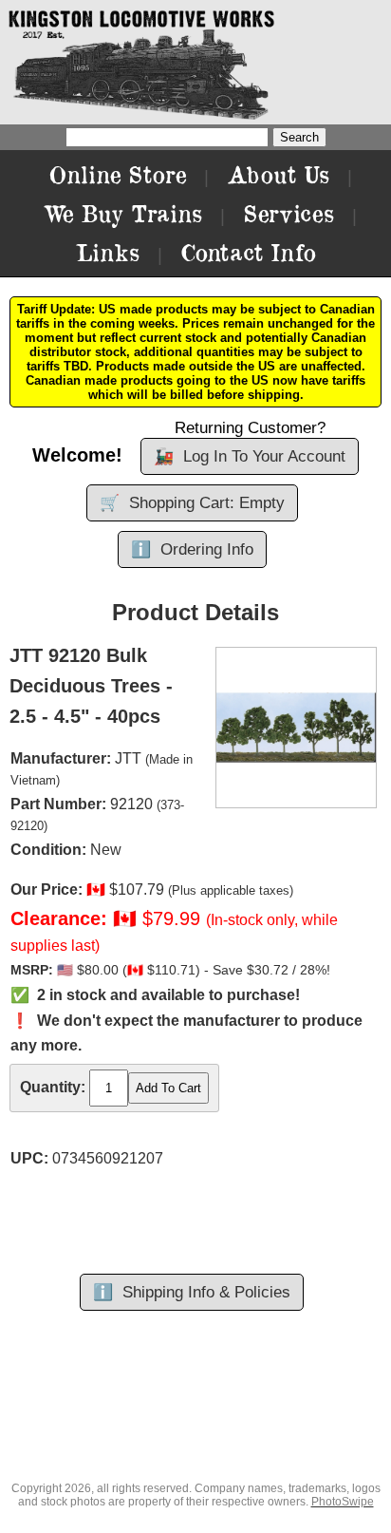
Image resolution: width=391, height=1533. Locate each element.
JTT (128, 758)
